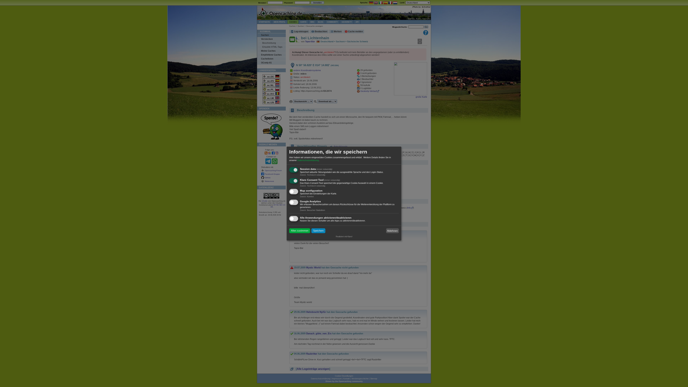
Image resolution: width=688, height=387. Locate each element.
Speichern (318, 230)
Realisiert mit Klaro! (344, 236)
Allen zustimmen (299, 230)
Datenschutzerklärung (308, 160)
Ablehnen (392, 230)
